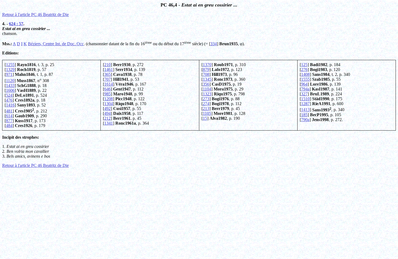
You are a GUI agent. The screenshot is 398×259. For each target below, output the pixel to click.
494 (107, 113)
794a (305, 89)
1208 (108, 98)
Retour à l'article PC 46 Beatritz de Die (35, 14)
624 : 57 (16, 23)
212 (107, 118)
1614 (108, 84)
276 (304, 69)
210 (107, 64)
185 (304, 114)
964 (304, 84)
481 (9, 111)
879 (206, 69)
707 (107, 79)
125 (304, 64)
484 (9, 125)
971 (9, 74)
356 (206, 84)
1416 (10, 105)
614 (9, 116)
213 (206, 108)
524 (9, 95)
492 (107, 108)
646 (107, 89)
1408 (305, 74)
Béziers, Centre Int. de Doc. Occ (56, 43)
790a (305, 119)
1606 (10, 90)
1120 (10, 80)
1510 (305, 98)
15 (205, 118)
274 (206, 103)
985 (107, 94)
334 (213, 43)
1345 (207, 79)
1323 (207, 94)
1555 (305, 79)
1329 (10, 69)
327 (304, 94)
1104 (207, 89)
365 (107, 74)
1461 (108, 69)
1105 (207, 113)
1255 (10, 64)
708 (206, 74)
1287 (305, 103)
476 (9, 100)
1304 (108, 103)
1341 (108, 123)
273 (206, 98)
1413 (305, 110)
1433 (10, 85)
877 (9, 120)
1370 (207, 64)
